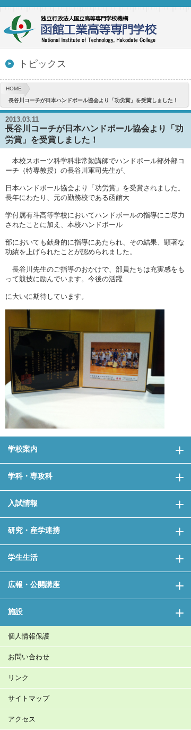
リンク (18, 678)
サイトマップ (28, 698)
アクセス (22, 719)
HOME (14, 88)
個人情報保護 (28, 636)
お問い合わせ (28, 657)
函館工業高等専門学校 (85, 30)
